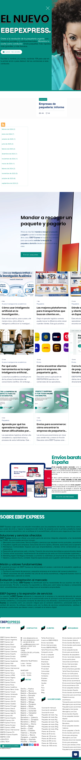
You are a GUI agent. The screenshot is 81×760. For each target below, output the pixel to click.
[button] (47, 8)
